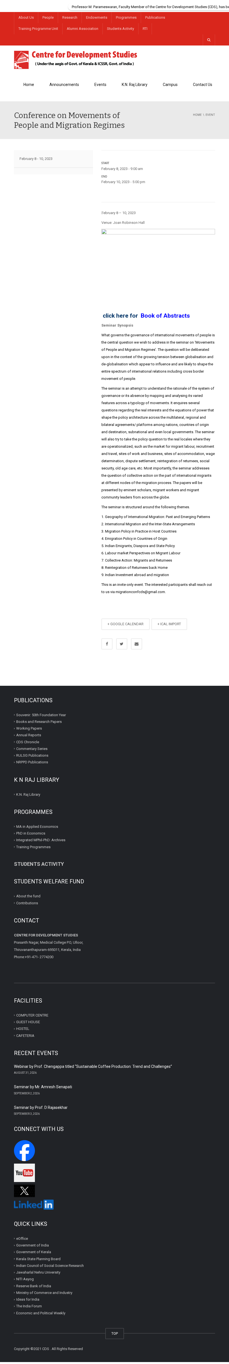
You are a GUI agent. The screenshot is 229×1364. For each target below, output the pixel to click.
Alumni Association (82, 29)
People (48, 17)
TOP (114, 1333)
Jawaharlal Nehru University (38, 1272)
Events (100, 84)
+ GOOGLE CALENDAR (126, 624)
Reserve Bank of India (33, 1286)
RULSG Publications (32, 755)
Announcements (64, 84)
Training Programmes (33, 847)
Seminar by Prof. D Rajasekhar (41, 1107)
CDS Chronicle (27, 742)
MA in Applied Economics (37, 826)
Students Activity (120, 29)
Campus (170, 84)
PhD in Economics (30, 833)
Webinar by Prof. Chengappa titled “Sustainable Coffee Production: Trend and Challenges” (93, 1066)
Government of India (32, 1245)
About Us (26, 17)
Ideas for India (27, 1299)
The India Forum (29, 1306)
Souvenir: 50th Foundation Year (41, 715)
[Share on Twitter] (121, 643)
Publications (155, 17)
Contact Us (202, 84)
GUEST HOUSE (28, 1022)
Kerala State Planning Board (38, 1259)
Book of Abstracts (165, 315)
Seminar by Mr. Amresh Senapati (43, 1087)
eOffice (22, 1238)
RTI (145, 29)
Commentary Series (31, 749)
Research (69, 17)
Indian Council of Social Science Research (50, 1266)
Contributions (27, 903)
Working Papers (29, 728)
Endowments (96, 17)
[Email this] (136, 643)
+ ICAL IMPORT (169, 624)
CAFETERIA (25, 1036)
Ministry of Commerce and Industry (44, 1293)
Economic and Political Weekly (40, 1313)
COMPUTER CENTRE (32, 1015)
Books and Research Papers (39, 722)
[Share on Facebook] (107, 643)
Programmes (126, 17)
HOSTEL (22, 1029)
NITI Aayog (25, 1279)
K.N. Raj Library (134, 84)
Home (28, 84)
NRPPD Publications (32, 762)
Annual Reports (28, 735)
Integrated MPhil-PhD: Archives (40, 840)
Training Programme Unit (38, 29)
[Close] (225, 4)
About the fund (28, 896)
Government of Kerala (33, 1252)
